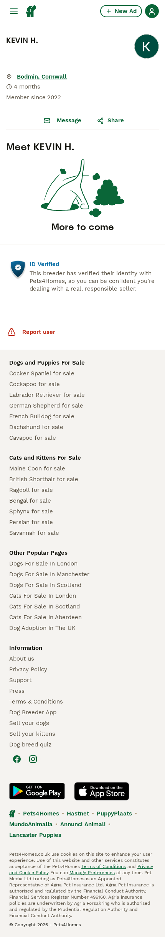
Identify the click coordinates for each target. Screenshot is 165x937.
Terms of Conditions (103, 866)
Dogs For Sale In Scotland (45, 585)
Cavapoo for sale (32, 437)
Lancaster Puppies (35, 835)
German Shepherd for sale (46, 405)
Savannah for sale (34, 532)
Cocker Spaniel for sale (41, 373)
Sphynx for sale (31, 511)
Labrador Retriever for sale (47, 394)
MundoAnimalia (31, 824)
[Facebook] (17, 759)
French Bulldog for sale (41, 416)
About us (21, 658)
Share (115, 120)
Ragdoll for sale (31, 490)
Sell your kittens (32, 733)
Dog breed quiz (30, 744)
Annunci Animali (83, 824)
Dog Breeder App (32, 712)
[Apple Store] (101, 791)
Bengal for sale (30, 500)
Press (17, 690)
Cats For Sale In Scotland (44, 606)
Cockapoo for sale (34, 384)
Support (20, 680)
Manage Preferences (92, 872)
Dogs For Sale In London (43, 563)
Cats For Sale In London (42, 595)
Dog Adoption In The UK (42, 628)
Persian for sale (31, 522)
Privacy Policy (28, 669)
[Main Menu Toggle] (13, 11)
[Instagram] (33, 759)
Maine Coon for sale (37, 468)
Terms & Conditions (36, 701)
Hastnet (78, 813)
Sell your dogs (29, 723)
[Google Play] (37, 791)
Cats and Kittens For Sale (45, 457)
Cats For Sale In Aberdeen (45, 617)
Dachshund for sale (36, 427)
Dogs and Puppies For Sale (47, 362)
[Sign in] (152, 11)
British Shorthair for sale (43, 479)
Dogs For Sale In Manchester (49, 574)
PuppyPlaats (114, 813)
